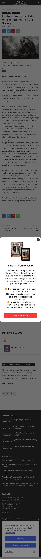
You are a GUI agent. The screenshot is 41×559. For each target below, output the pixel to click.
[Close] (38, 239)
